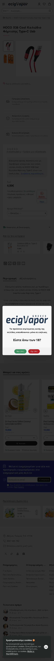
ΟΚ (46, 647)
